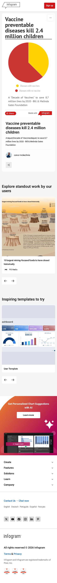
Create (7, 462)
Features (9, 467)
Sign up (49, 5)
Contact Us (10, 500)
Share (11, 113)
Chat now (24, 500)
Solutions (9, 473)
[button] (28, 85)
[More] (51, 18)
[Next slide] (13, 281)
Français (41, 507)
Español (33, 507)
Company (9, 484)
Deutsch (15, 507)
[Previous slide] (6, 281)
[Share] (9, 165)
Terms (7, 553)
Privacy (18, 553)
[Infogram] (11, 5)
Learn (7, 479)
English (7, 507)
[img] (38, 59)
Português (24, 507)
